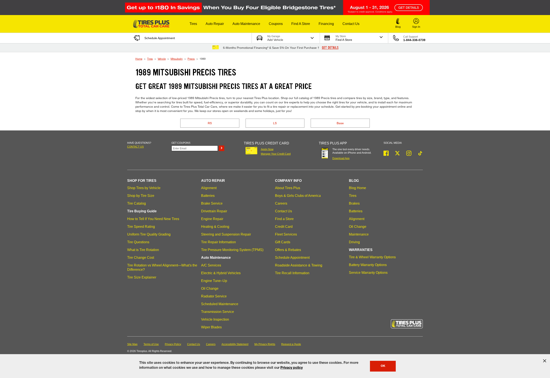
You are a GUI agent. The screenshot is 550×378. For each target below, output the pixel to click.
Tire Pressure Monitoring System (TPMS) (232, 250)
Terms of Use (151, 344)
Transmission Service (217, 312)
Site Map (132, 344)
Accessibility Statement (235, 344)
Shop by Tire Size (140, 195)
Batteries (208, 195)
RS (210, 123)
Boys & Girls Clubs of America (298, 195)
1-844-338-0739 (414, 39)
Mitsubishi (177, 58)
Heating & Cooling (215, 226)
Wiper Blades (211, 327)
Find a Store (284, 219)
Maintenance (359, 234)
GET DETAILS (330, 47)
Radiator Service (214, 296)
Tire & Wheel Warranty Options (372, 257)
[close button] (544, 361)
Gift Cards (282, 242)
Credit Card (284, 226)
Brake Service (212, 203)
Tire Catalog (136, 203)
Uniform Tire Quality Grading (149, 234)
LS (275, 123)
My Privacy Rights (264, 344)
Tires (150, 58)
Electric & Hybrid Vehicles (221, 273)
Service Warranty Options (368, 272)
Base (340, 123)
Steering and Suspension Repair (226, 234)
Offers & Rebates (288, 250)
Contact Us (283, 211)
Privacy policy (291, 368)
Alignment (209, 188)
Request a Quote (291, 344)
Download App (341, 158)
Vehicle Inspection (215, 319)
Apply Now (267, 149)
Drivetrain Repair (214, 211)
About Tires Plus (287, 188)
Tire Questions (138, 242)
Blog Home (357, 188)
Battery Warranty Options (368, 265)
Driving (354, 242)
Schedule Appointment (292, 257)
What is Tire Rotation (143, 250)
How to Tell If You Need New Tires (153, 219)
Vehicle (162, 58)
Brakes (354, 203)
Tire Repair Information (218, 242)
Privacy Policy (173, 344)
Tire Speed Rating (141, 226)
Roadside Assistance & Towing (298, 265)
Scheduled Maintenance (219, 304)
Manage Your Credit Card (276, 153)
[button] (193, 24)
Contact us (135, 146)
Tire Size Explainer (141, 277)
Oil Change (209, 288)
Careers (281, 203)
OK (383, 366)
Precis (191, 58)
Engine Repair (212, 219)
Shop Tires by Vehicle (143, 188)
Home (138, 58)
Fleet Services (286, 234)
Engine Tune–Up (214, 281)
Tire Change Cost (140, 257)
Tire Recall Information (292, 273)
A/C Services (211, 265)
